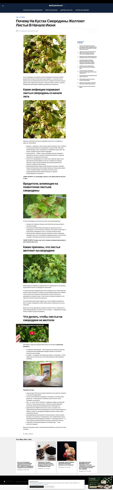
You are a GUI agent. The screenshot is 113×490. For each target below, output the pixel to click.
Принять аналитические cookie (37, 486)
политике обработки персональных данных (39, 484)
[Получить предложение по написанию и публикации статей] (100, 483)
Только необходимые (49, 486)
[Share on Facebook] (87, 31)
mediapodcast (24, 31)
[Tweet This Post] (90, 31)
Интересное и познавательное (32, 10)
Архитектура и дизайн (82, 10)
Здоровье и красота (66, 10)
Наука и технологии (51, 10)
